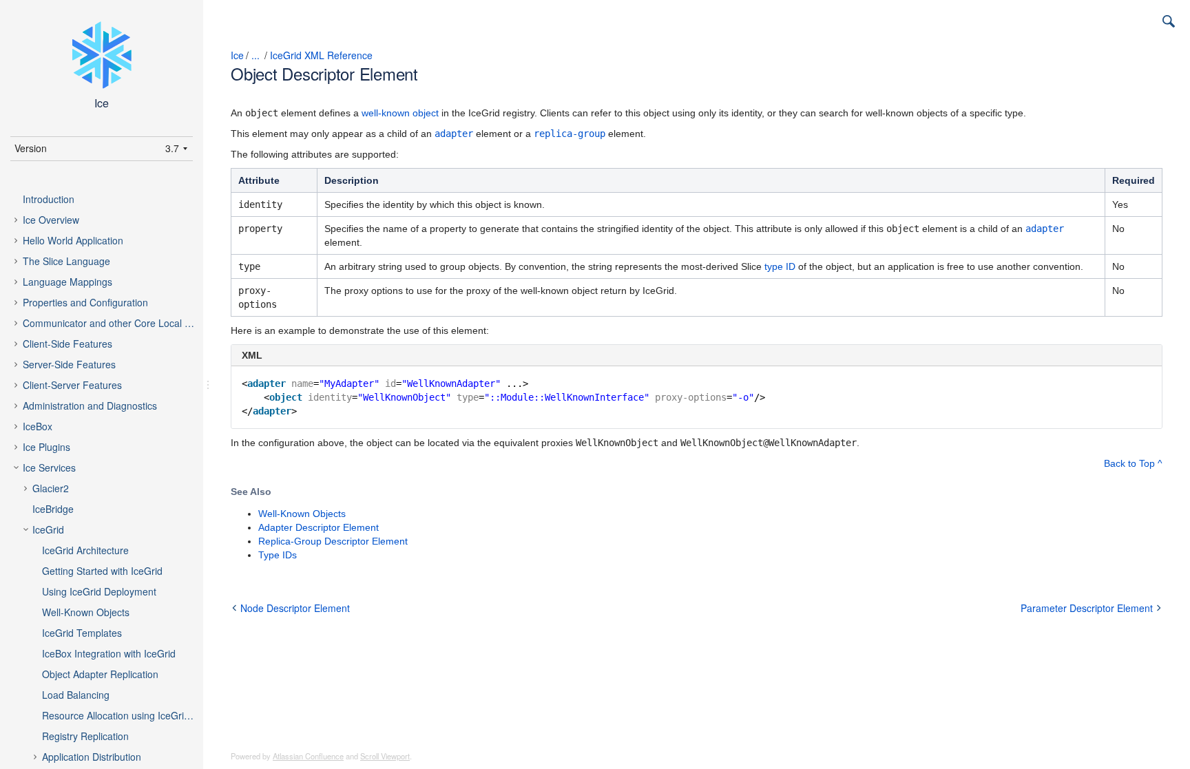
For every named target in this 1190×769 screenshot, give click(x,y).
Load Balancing (75, 695)
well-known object (400, 112)
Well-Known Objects (85, 612)
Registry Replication (85, 736)
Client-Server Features (72, 385)
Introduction (48, 199)
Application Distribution (91, 756)
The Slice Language (66, 261)
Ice (237, 55)
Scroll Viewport (385, 755)
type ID (779, 266)
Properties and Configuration (85, 302)
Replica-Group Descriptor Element (333, 541)
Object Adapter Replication (100, 674)
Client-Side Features (67, 343)
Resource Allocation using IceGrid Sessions (130, 715)
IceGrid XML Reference (321, 55)
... (255, 55)
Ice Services (49, 467)
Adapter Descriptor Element (318, 527)
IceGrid (48, 529)
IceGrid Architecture (85, 550)
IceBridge (53, 509)
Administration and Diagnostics (90, 405)
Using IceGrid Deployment (99, 591)
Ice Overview (51, 220)
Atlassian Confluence (308, 755)
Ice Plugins (46, 447)
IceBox (37, 426)
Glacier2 (50, 488)
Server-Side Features (69, 364)
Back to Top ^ (1133, 463)
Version (30, 148)
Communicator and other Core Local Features (120, 323)
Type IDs (277, 554)
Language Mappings (67, 281)
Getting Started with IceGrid (102, 571)
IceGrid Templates (82, 633)
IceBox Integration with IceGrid (109, 653)
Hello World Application (73, 240)
